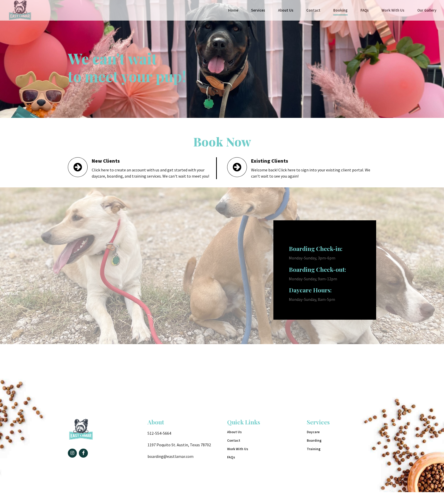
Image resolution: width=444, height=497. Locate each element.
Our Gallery (426, 10)
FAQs (364, 10)
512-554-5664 (159, 433)
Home (233, 10)
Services (258, 10)
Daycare (313, 432)
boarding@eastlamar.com (170, 456)
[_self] (78, 167)
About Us (285, 10)
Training (313, 449)
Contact (313, 10)
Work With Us (393, 10)
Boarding (314, 440)
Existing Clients (269, 161)
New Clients (106, 161)
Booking (340, 10)
